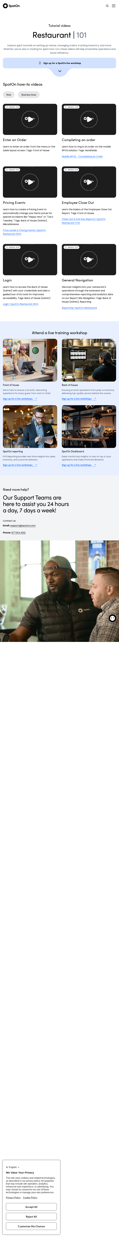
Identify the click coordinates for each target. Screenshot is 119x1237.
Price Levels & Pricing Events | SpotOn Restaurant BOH (24, 232)
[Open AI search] (107, 6)
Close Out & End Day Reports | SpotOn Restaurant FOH (84, 221)
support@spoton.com (23, 525)
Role (8, 94)
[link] (30, 399)
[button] (113, 5)
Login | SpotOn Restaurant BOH (20, 304)
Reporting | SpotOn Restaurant (79, 308)
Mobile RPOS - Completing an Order (82, 156)
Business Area (28, 94)
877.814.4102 (18, 532)
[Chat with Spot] (112, 618)
